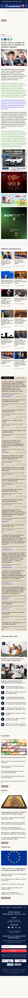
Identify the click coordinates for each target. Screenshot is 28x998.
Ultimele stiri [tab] (7, 377)
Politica (18, 10)
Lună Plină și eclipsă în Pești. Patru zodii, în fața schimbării (12, 1)
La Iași (2, 907)
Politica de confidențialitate (14, 931)
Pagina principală (11, 10)
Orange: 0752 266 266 (14, 920)
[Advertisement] (16, 22)
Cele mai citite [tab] (20, 377)
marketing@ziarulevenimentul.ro (14, 921)
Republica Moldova (17, 907)
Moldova (8, 907)
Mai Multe (5, 786)
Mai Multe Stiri (6, 898)
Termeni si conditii (14, 932)
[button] (23, 1)
